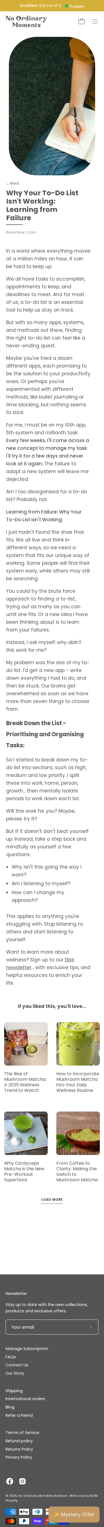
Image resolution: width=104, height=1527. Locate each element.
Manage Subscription (27, 1348)
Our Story (15, 1373)
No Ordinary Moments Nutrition (43, 1496)
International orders (25, 1399)
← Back (12, 183)
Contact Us (17, 1365)
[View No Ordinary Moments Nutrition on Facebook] (10, 1481)
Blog (10, 1407)
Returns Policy (19, 1449)
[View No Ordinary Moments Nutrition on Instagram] (22, 1481)
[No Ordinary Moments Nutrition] (26, 21)
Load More (52, 1199)
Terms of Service (22, 1432)
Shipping (14, 1390)
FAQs (11, 1357)
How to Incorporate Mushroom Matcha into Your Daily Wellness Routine (77, 1082)
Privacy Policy (19, 1457)
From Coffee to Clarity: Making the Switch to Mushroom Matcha (77, 1171)
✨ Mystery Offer (74, 1514)
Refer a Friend (19, 1415)
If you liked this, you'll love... (52, 1006)
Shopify (11, 1500)
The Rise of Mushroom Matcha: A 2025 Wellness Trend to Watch (25, 1082)
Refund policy (19, 1441)
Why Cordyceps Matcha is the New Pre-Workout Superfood (24, 1171)
